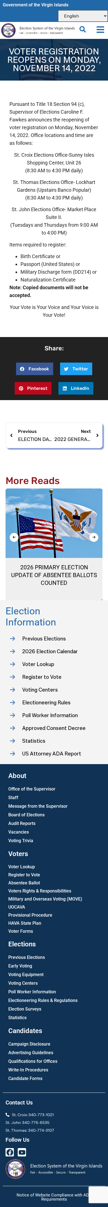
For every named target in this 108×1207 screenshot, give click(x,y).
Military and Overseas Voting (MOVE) (45, 899)
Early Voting (20, 966)
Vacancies (18, 832)
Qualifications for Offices (32, 1061)
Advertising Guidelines (30, 1052)
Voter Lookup (21, 866)
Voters (18, 854)
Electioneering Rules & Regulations (43, 1000)
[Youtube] (22, 1152)
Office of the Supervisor (31, 789)
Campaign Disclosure (29, 1044)
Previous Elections (26, 957)
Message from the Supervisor (38, 806)
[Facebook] (10, 1152)
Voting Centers (23, 983)
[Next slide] (93, 537)
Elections (22, 944)
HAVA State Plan (24, 923)
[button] (100, 29)
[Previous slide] (14, 537)
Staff (13, 797)
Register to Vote (24, 874)
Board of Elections (26, 814)
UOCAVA (16, 907)
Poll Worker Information (32, 991)
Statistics (17, 1017)
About (17, 776)
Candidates (25, 1031)
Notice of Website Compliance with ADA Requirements (54, 1197)
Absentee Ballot (24, 883)
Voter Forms (20, 931)
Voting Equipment (25, 974)
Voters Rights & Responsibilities (39, 891)
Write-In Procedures (28, 1070)
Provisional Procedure (30, 915)
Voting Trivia (20, 840)
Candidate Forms (25, 1078)
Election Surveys (24, 1009)
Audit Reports (21, 823)
